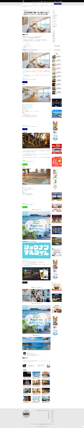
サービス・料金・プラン (49, 1)
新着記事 (42, 1)
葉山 (54, 33)
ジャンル (39, 1)
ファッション (52, 418)
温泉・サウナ (52, 416)
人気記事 (45, 1)
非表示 (28, 43)
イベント (55, 23)
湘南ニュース (55, 26)
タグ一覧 (46, 410)
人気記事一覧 (43, 410)
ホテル (54, 13)
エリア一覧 (49, 410)
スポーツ (55, 18)
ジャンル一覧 (52, 410)
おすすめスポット (56, 15)
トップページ (32, 1)
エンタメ (55, 21)
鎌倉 (54, 35)
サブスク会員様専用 (59, 1)
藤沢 (48, 415)
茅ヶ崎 (54, 38)
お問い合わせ (55, 1)
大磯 (54, 41)
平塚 (48, 417)
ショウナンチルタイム (41, 426)
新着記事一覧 (39, 410)
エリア (36, 1)
